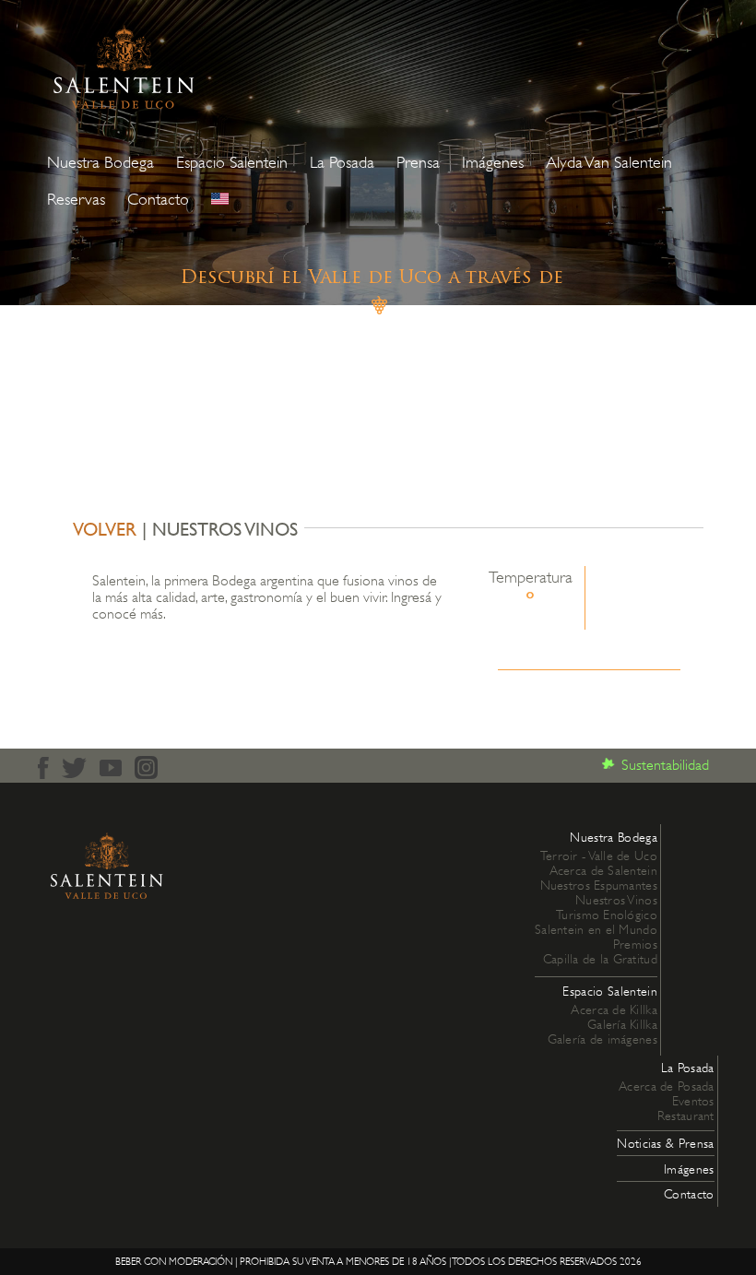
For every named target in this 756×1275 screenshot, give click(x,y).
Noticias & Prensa (665, 1143)
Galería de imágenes (602, 1039)
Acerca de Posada (666, 1086)
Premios (635, 944)
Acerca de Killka (613, 1009)
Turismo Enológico (606, 914)
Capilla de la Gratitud (600, 958)
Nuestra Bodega (100, 162)
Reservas (76, 199)
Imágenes (493, 162)
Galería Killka (622, 1024)
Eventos (693, 1100)
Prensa (418, 162)
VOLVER (104, 529)
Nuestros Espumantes (598, 885)
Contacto (158, 199)
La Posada (342, 162)
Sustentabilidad (665, 765)
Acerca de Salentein (603, 870)
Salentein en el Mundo (596, 929)
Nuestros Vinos (616, 899)
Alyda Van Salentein (609, 162)
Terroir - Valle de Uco (598, 855)
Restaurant (686, 1115)
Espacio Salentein (232, 162)
